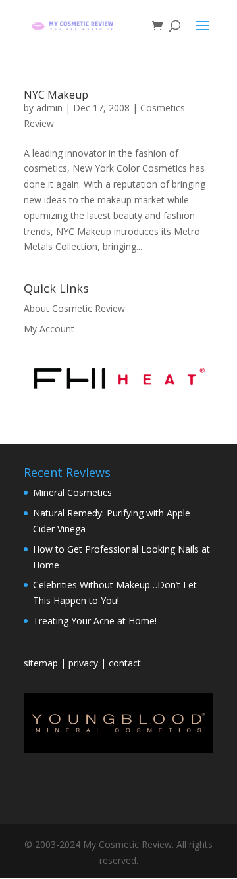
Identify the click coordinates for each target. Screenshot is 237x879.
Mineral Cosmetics (72, 492)
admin (49, 107)
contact (125, 663)
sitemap (42, 663)
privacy (83, 663)
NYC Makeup (56, 95)
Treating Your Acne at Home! (95, 621)
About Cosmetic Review (74, 308)
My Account (49, 328)
